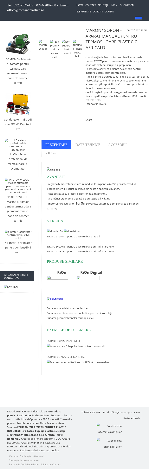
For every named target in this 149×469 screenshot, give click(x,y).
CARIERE (109, 11)
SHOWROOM (127, 5)
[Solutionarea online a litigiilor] (109, 444)
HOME (79, 5)
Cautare (13, 456)
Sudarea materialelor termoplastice (67, 308)
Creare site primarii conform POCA (41, 438)
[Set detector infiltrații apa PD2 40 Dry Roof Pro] (18, 104)
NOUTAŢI (103, 5)
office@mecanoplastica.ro (25, 10)
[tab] (56, 144)
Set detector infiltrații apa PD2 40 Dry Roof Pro (18, 124)
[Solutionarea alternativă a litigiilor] (109, 429)
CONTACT (90, 5)
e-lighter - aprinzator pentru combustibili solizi (18, 247)
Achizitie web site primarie (34, 446)
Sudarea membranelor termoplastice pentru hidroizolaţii (79, 313)
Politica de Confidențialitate (24, 464)
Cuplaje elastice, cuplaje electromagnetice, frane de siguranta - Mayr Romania (36, 434)
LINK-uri (114, 5)
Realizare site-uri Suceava (45, 415)
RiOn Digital (91, 272)
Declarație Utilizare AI (31, 456)
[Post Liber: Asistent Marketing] (18, 286)
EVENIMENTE (83, 11)
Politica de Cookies (51, 464)
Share (89, 120)
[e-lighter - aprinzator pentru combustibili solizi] (18, 235)
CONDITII (98, 11)
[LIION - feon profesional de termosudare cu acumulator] (18, 145)
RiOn (61, 272)
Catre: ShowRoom (137, 30)
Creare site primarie (32, 442)
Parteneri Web (131, 418)
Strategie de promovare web (24, 460)
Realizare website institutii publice (39, 450)
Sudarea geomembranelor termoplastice (70, 318)
